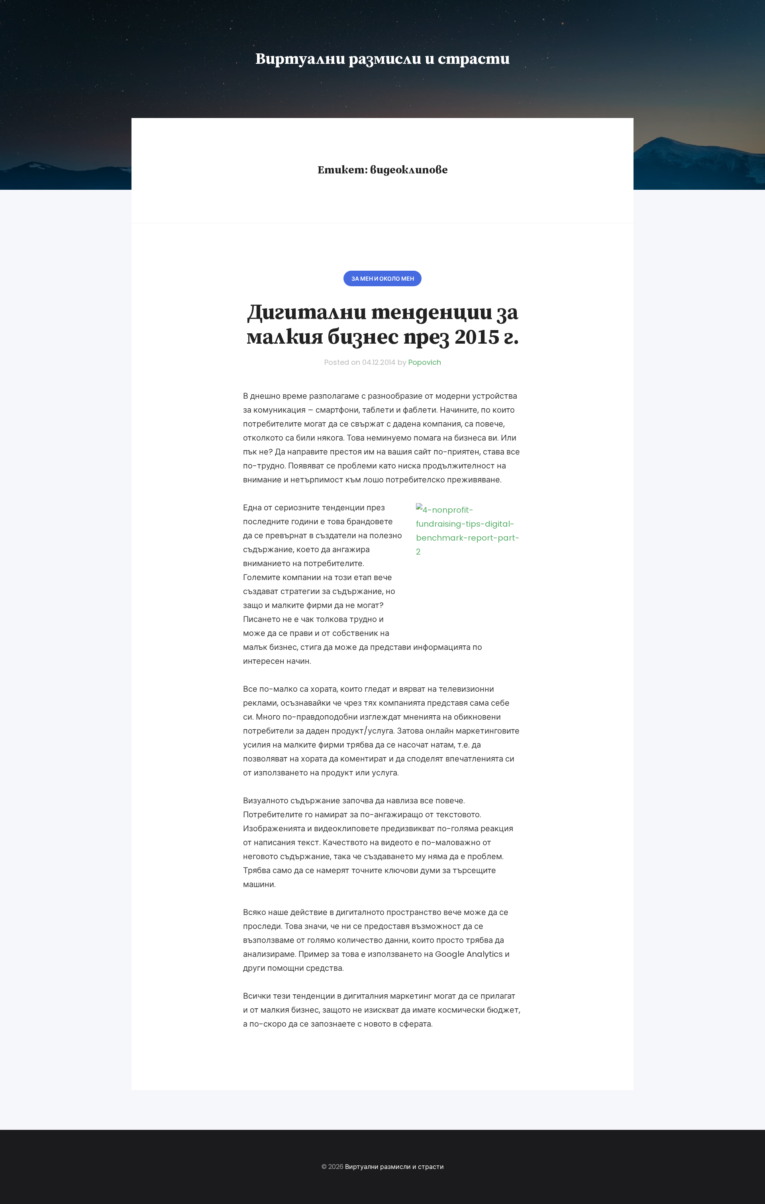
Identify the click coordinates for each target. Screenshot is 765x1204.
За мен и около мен (382, 279)
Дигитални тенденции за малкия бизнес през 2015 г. (382, 325)
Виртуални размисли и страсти (382, 59)
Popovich (424, 362)
